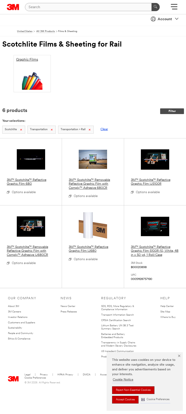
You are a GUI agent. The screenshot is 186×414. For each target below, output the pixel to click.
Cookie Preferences (35, 378)
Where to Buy (168, 317)
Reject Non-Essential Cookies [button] (133, 390)
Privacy (44, 375)
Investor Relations (17, 317)
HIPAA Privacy (65, 375)
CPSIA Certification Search (116, 320)
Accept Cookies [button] (125, 399)
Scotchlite (11, 129)
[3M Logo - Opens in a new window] (13, 7)
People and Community (20, 333)
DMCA (87, 375)
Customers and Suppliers (21, 323)
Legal (27, 375)
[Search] (156, 7)
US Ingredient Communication (117, 351)
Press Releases (69, 312)
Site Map (165, 312)
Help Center (167, 306)
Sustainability (15, 328)
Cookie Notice (123, 380)
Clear (104, 129)
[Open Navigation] (174, 8)
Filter (172, 111)
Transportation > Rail (73, 129)
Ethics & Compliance (19, 339)
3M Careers (14, 312)
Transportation (39, 129)
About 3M (13, 306)
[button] (155, 399)
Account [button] (165, 19)
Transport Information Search (117, 315)
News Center (68, 306)
